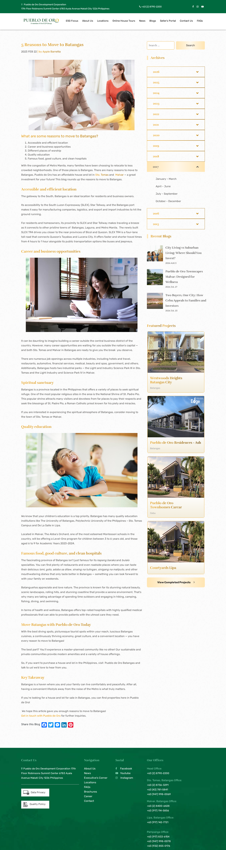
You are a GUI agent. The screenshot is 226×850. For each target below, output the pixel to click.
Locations (103, 20)
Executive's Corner (95, 777)
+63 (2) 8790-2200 (151, 6)
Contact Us (186, 20)
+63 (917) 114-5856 (158, 810)
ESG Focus (72, 20)
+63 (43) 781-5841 (157, 789)
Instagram (126, 777)
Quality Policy (37, 804)
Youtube (125, 773)
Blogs (152, 20)
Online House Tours (124, 20)
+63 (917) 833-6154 (158, 836)
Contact (89, 800)
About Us (87, 20)
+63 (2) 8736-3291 (157, 784)
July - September (167, 193)
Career (88, 796)
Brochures (90, 791)
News (142, 20)
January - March (166, 178)
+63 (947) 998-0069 (159, 794)
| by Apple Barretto (49, 51)
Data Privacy (38, 792)
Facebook (125, 768)
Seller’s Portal (168, 20)
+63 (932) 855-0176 (158, 845)
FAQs (200, 20)
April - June (163, 186)
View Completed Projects (174, 582)
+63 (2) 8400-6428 (158, 805)
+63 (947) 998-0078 (159, 841)
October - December (168, 201)
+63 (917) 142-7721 (157, 822)
